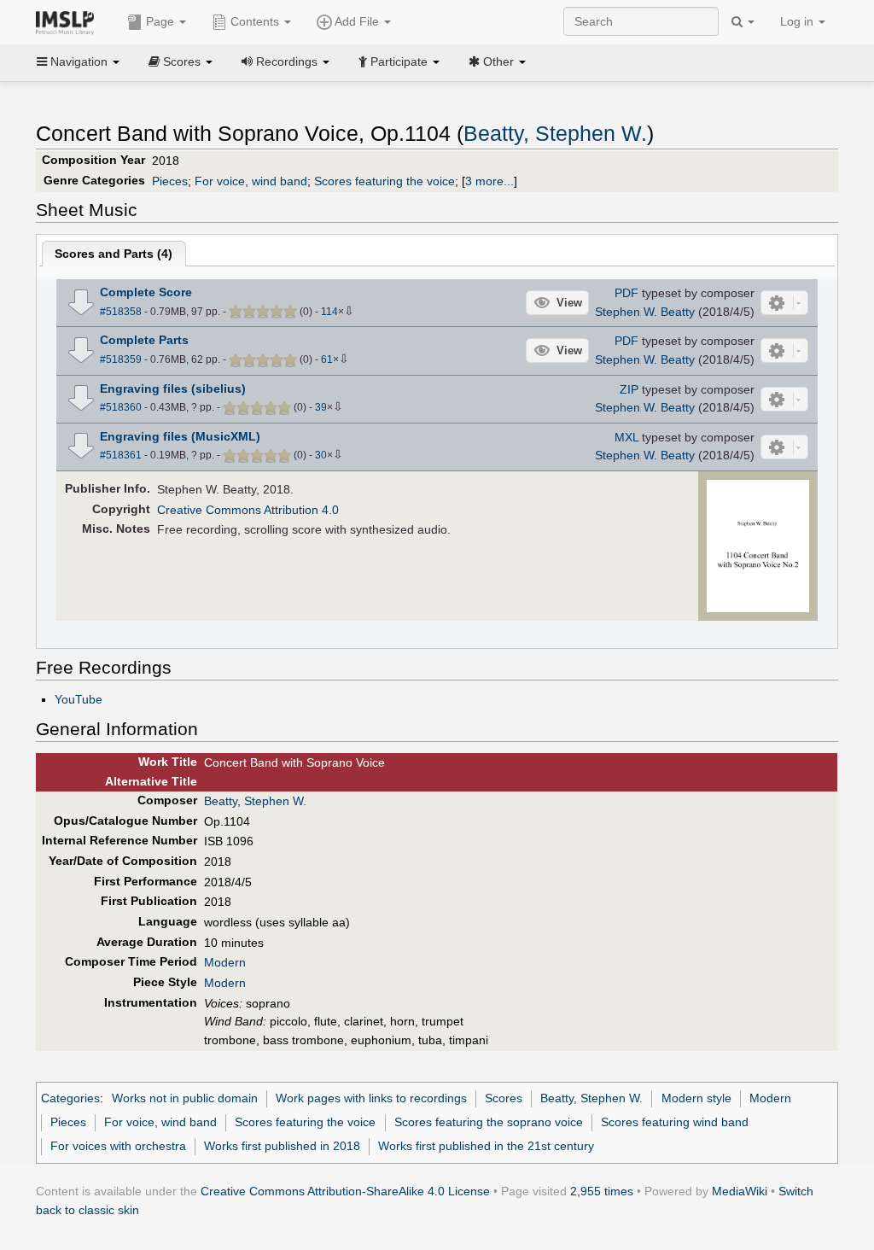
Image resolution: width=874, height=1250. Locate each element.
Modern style (696, 1098)
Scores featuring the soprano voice (488, 1122)
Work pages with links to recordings (371, 1098)
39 (321, 407)
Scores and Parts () (113, 253)
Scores (503, 1098)
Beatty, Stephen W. (555, 133)
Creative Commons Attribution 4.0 (248, 510)
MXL (626, 437)
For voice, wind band (251, 181)
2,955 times (601, 1191)
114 (329, 312)
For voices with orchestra (118, 1146)
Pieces (170, 181)
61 (327, 359)
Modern (225, 962)
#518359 (121, 359)
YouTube (78, 699)
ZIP (629, 389)
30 (321, 455)
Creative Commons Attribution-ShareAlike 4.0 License (345, 1191)
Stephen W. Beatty (645, 311)
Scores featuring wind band (675, 1122)
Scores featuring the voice (384, 181)
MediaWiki (739, 1191)
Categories (70, 1098)
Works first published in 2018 (282, 1146)
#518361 (121, 455)
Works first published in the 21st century (486, 1146)
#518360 (121, 407)
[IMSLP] (68, 21)
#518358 (121, 312)
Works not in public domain (185, 1098)
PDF (626, 293)
